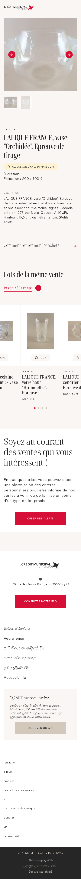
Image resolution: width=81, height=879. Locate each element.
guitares (9, 817)
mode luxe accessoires (19, 790)
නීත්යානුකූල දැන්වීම (40, 860)
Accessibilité (15, 677)
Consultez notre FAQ (45, 602)
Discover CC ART (41, 728)
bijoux (7, 771)
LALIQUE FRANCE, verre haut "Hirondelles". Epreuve (39, 384)
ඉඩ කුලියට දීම (16, 667)
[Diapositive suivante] (69, 54)
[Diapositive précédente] (11, 54)
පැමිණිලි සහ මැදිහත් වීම (24, 648)
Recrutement (15, 638)
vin (6, 826)
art (6, 799)
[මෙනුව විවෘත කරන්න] (74, 7)
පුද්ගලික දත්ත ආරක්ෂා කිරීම (40, 866)
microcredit (11, 835)
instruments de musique (19, 808)
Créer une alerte (46, 519)
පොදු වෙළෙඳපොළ (20, 657)
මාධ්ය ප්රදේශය (17, 628)
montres (9, 780)
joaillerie (9, 762)
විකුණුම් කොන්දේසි (40, 871)
